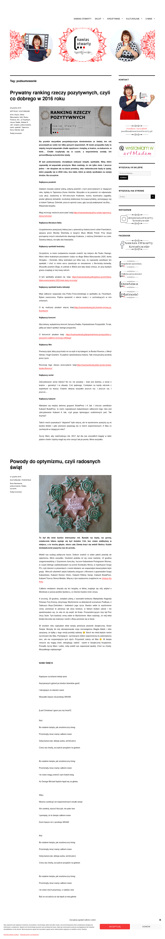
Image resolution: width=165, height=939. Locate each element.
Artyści (16, 114)
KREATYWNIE (113, 18)
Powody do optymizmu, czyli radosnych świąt (55, 464)
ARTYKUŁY (14, 111)
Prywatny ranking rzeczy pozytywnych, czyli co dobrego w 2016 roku (60, 95)
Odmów (146, 927)
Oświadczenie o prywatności (29, 934)
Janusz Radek (15, 122)
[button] (160, 920)
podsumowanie (25, 125)
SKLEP (98, 18)
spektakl (18, 127)
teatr (22, 130)
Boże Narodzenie (16, 483)
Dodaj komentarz (16, 133)
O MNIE (149, 18)
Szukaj (123, 177)
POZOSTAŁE (26, 480)
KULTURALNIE (133, 18)
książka (16, 125)
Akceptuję (115, 927)
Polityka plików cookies (11, 934)
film (18, 119)
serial (12, 127)
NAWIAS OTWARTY (82, 18)
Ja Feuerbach (25, 119)
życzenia (13, 488)
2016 (11, 114)
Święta (23, 486)
